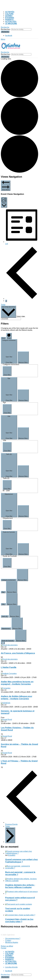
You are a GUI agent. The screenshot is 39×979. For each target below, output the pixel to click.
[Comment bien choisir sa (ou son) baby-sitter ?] (21, 915)
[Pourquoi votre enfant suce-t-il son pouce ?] (21, 893)
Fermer (3, 948)
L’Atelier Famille (8, 667)
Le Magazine (11, 24)
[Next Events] (6, 301)
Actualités (10, 22)
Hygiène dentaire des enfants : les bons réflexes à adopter (20, 886)
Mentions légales (11, 942)
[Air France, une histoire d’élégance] (9, 645)
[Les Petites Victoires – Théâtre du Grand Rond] (6, 719)
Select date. (20, 316)
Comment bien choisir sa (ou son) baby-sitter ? (19, 920)
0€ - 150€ (6, 491)
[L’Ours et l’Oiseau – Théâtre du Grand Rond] (6, 753)
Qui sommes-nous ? (12, 938)
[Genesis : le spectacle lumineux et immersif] (5, 703)
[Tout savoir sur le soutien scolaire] (21, 904)
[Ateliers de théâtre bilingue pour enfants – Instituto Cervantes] (5, 688)
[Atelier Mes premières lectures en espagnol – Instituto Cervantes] (9, 673)
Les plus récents (11, 967)
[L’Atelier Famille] (9, 659)
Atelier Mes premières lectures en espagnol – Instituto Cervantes (17, 682)
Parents (9, 20)
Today (3, 305)
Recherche (5, 32)
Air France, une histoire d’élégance (18, 653)
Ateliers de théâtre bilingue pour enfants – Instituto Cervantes (16, 697)
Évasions (9, 18)
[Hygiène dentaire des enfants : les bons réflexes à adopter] (21, 880)
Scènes (8, 16)
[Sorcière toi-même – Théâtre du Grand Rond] (6, 736)
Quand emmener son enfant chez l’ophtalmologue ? (21, 860)
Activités (9, 12)
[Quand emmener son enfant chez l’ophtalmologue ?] (21, 852)
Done (3, 338)
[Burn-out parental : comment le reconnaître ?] (21, 867)
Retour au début (7, 946)
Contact (8, 940)
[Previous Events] (21, 299)
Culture (9, 14)
